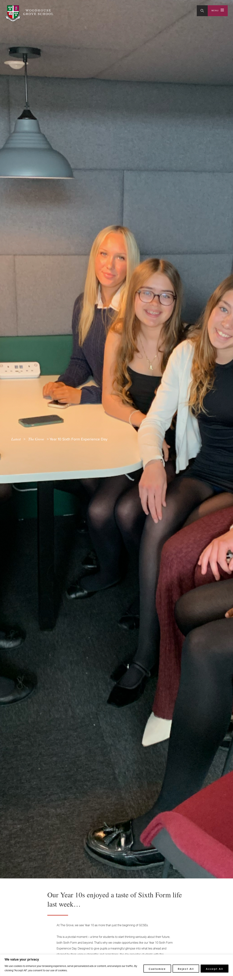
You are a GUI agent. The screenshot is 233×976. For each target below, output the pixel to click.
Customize (157, 968)
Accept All (214, 968)
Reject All (186, 968)
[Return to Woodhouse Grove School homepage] (29, 13)
